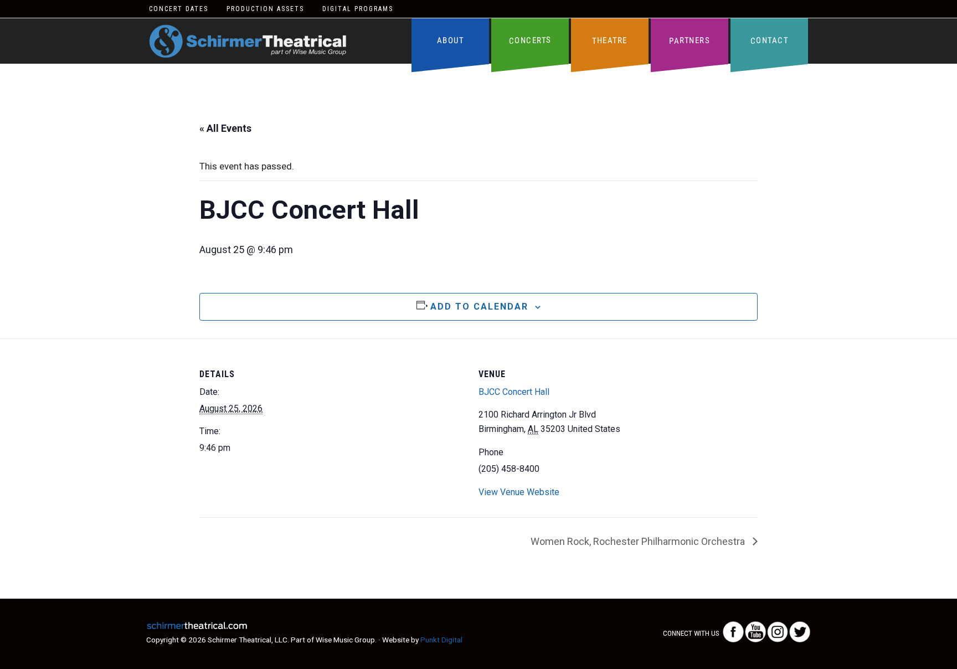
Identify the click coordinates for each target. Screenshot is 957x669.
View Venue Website (518, 492)
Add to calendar (479, 306)
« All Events (225, 128)
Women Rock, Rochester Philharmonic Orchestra (639, 541)
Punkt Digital (441, 639)
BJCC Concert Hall (513, 392)
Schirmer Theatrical (248, 41)
